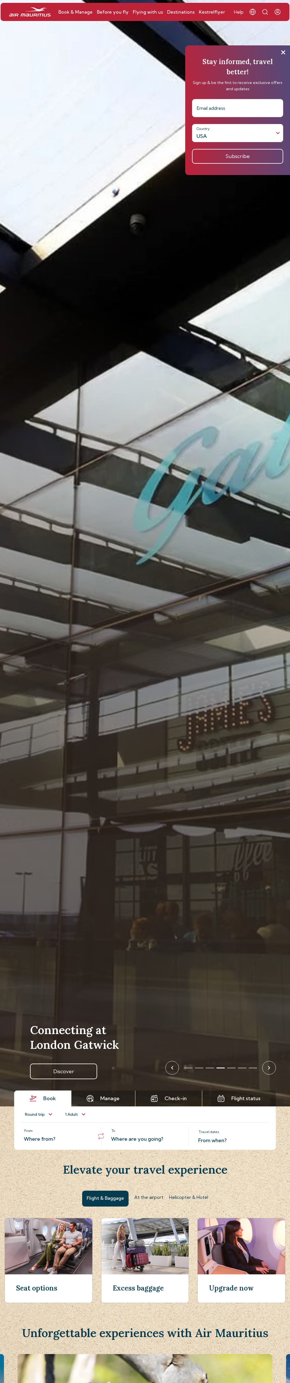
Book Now (63, 1071)
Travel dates (209, 1132)
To (113, 1131)
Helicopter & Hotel (188, 1197)
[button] (252, 12)
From (28, 1131)
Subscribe (237, 156)
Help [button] (239, 12)
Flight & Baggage (105, 1198)
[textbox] (57, 1136)
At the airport (148, 1197)
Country (203, 129)
